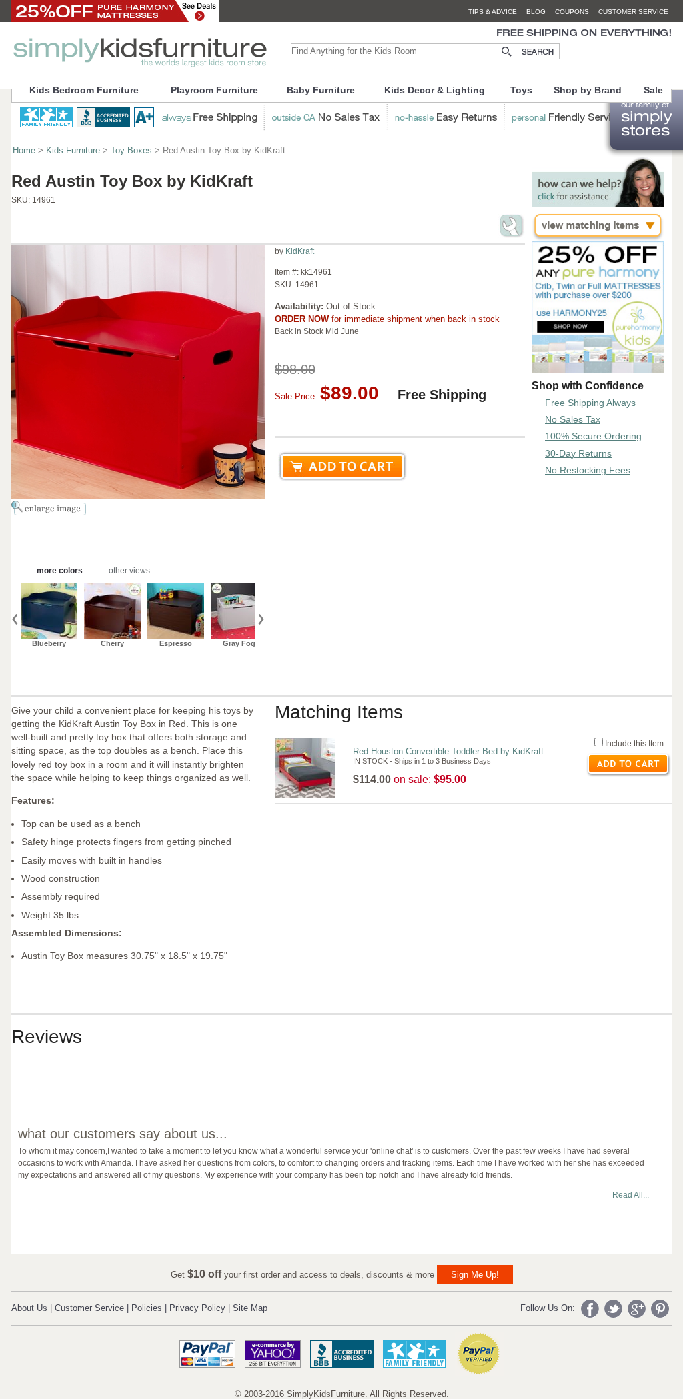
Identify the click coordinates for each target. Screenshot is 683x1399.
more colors (60, 570)
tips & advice (492, 11)
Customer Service (89, 1308)
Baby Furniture (321, 90)
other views (129, 570)
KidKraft (299, 251)
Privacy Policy (197, 1308)
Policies (146, 1308)
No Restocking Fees (587, 470)
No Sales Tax (572, 419)
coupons (572, 11)
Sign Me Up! (475, 1275)
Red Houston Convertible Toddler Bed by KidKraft (448, 751)
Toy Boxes (131, 150)
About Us (29, 1308)
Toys (521, 90)
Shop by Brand (588, 90)
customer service (633, 11)
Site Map (250, 1308)
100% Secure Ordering (593, 436)
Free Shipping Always (590, 402)
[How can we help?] (598, 203)
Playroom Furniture (214, 90)
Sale (653, 90)
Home (24, 150)
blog (536, 11)
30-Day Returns (578, 453)
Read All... (630, 1195)
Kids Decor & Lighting (434, 90)
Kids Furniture (73, 150)
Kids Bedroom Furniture (84, 90)
